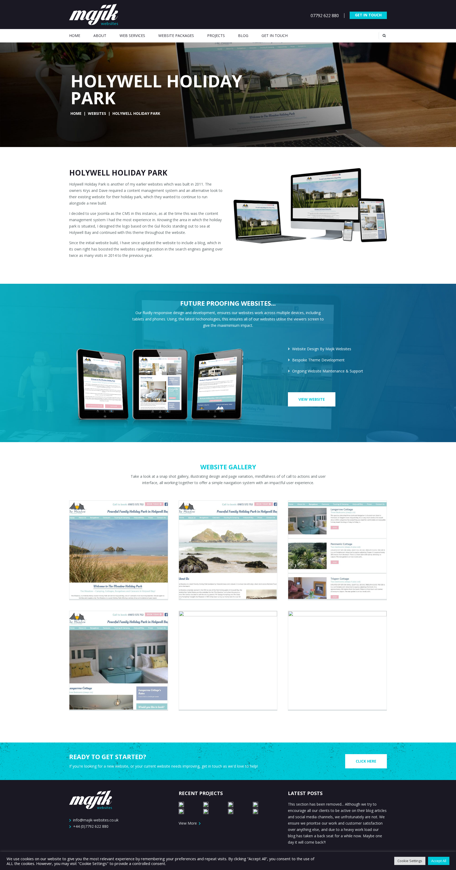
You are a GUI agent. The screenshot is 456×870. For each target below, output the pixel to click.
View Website (311, 399)
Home (74, 35)
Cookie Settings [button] (409, 860)
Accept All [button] (438, 860)
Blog (243, 35)
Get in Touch (368, 14)
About (99, 35)
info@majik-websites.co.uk (95, 819)
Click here (366, 761)
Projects (216, 35)
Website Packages (176, 35)
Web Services (132, 35)
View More (188, 823)
